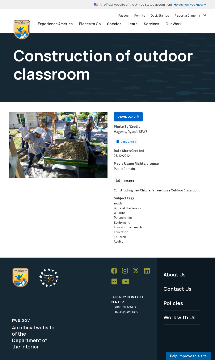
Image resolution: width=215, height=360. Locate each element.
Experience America (55, 23)
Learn (133, 23)
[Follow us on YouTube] (127, 282)
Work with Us (179, 317)
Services (151, 23)
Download (127, 116)
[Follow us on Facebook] (115, 271)
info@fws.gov (126, 312)
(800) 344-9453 (125, 307)
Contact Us (177, 288)
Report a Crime (185, 15)
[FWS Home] (21, 30)
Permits (139, 15)
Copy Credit (128, 142)
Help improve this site (188, 355)
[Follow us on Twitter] (137, 271)
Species (114, 23)
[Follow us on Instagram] (126, 271)
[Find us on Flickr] (115, 282)
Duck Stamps (160, 15)
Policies (173, 303)
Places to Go (90, 23)
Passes (123, 15)
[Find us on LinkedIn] (148, 271)
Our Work (173, 23)
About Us (175, 274)
